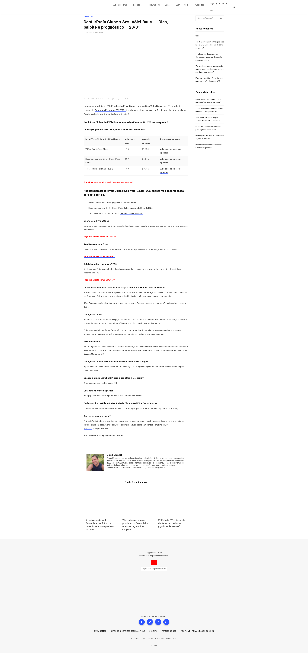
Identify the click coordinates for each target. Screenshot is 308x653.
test (197, 36)
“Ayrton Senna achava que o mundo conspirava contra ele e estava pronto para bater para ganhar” (210, 69)
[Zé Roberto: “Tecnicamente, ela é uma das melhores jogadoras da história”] (172, 505)
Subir (154, 646)
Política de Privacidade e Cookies (197, 631)
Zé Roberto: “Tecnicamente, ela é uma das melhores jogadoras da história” (172, 523)
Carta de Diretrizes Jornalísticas (128, 631)
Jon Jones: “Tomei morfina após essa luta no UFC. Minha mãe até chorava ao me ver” (210, 45)
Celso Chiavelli (115, 454)
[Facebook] (142, 622)
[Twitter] (150, 622)
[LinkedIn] (166, 622)
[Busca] (232, 7)
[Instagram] (158, 622)
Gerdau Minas (90, 354)
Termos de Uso (169, 631)
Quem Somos (100, 631)
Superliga (88, 16)
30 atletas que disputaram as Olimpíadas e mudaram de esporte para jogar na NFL (209, 57)
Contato (153, 631)
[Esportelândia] (96, 7)
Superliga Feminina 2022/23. (110, 110)
